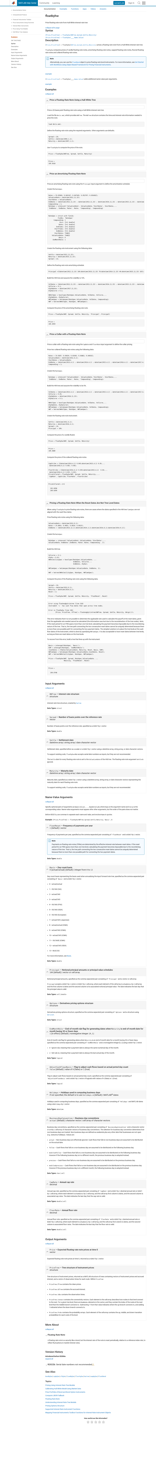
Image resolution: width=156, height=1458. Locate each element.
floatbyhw (14, 37)
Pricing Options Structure (54, 1406)
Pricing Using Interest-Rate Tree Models (60, 1385)
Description (15, 46)
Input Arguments (16, 52)
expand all (49, 1359)
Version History (16, 64)
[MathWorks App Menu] (143, 3)
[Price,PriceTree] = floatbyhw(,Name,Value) (64, 37)
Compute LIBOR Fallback (54, 1395)
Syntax (13, 43)
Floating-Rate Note (52, 1399)
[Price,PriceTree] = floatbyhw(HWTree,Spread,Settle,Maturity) (71, 35)
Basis (69, 956)
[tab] (95, 101)
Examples (14, 49)
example (48, 74)
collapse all (49, 94)
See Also (14, 67)
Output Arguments (17, 58)
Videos (93, 9)
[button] (139, 3)
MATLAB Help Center (27, 3)
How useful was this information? (95, 1418)
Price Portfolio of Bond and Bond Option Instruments (65, 1392)
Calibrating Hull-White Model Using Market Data (63, 1389)
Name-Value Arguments (19, 55)
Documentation (50, 9)
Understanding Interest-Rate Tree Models (60, 1402)
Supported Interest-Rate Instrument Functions (62, 1409)
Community (44, 3)
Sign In (131, 3)
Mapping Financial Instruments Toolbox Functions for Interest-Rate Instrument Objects (78, 1413)
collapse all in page (52, 28)
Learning (56, 3)
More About (15, 61)
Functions (75, 9)
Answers (103, 9)
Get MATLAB (119, 3)
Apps (85, 9)
